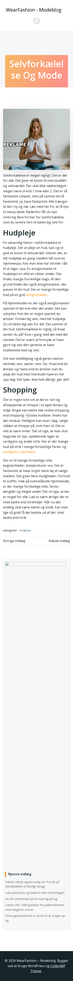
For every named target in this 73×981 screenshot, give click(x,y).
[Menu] (36, 21)
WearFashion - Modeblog (33, 9)
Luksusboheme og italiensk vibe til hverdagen (34, 893)
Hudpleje (25, 530)
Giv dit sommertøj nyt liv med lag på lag (31, 899)
